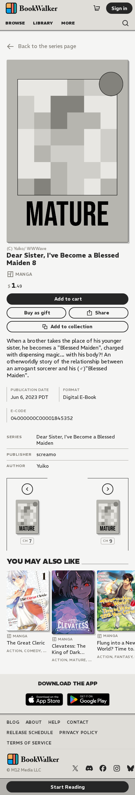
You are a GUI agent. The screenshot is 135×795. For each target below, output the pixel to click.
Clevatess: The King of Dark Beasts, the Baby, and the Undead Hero (72, 649)
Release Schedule (30, 733)
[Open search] (125, 23)
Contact (78, 722)
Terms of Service (29, 743)
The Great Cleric (26, 643)
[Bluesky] (130, 768)
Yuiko (42, 466)
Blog (13, 722)
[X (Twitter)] (75, 768)
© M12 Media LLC (24, 770)
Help (54, 722)
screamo (46, 454)
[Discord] (89, 768)
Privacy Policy (78, 733)
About (34, 722)
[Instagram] (117, 768)
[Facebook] (103, 768)
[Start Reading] (67, 151)
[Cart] (97, 8)
